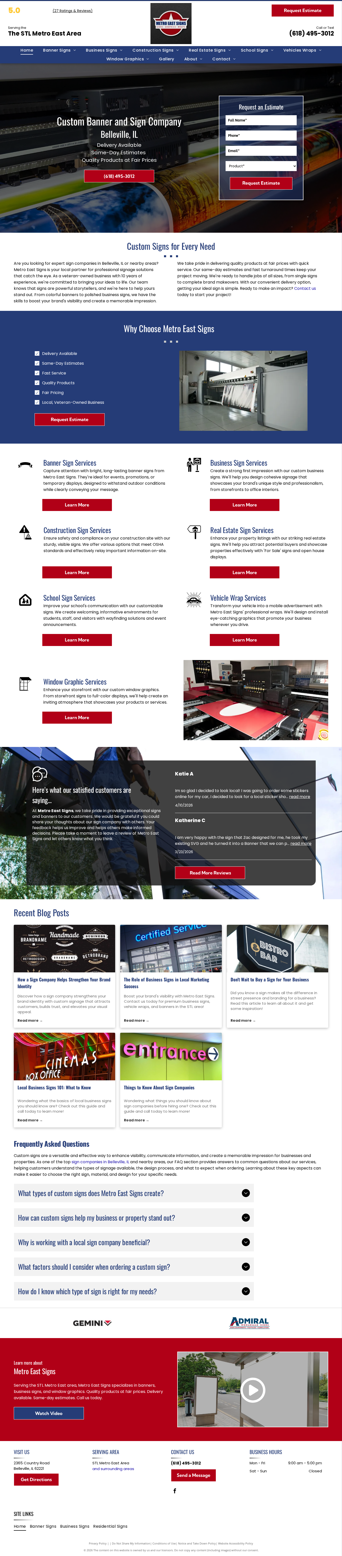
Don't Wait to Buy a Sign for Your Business (270, 979)
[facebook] (175, 1491)
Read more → (30, 1020)
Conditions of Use (164, 1543)
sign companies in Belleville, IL (100, 1162)
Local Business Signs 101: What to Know (54, 1087)
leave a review (117, 833)
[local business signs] (64, 1056)
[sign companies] (171, 1056)
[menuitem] (27, 50)
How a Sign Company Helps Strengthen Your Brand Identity (64, 982)
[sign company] (64, 948)
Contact (302, 288)
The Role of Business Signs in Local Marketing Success (166, 982)
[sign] (277, 948)
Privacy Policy (98, 1543)
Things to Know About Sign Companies (159, 1087)
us (314, 288)
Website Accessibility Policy (235, 1543)
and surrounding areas (113, 1468)
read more (299, 797)
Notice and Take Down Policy (197, 1543)
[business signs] (171, 948)
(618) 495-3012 (311, 33)
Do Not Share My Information (131, 1543)
